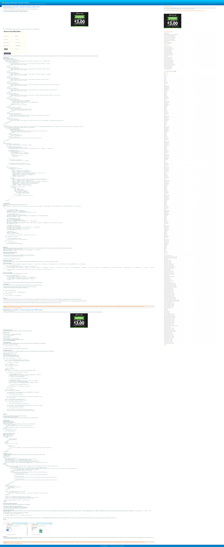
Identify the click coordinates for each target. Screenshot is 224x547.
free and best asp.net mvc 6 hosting (59, 541)
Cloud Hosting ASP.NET (168, 50)
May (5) (165, 247)
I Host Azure (166, 56)
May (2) (165, 109)
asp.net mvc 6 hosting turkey (140, 306)
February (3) (166, 236)
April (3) (165, 219)
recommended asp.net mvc (168, 324)
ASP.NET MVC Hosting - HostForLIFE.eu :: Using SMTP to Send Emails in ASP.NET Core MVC (21, 6)
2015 (166, 186)
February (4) (166, 222)
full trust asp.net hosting (78, 541)
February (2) (166, 97)
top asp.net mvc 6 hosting (151, 541)
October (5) (166, 182)
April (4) (165, 204)
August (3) (166, 90)
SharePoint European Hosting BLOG (170, 40)
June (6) (165, 202)
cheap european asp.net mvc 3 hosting (170, 287)
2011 (166, 243)
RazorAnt (122, 545)
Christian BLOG (166, 41)
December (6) (166, 239)
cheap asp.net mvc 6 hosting (35, 541)
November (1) (166, 117)
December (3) (166, 101)
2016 (166, 172)
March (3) (165, 81)
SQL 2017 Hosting (201, 10)
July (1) (165, 146)
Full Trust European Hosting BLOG (169, 36)
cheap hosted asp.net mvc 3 (168, 288)
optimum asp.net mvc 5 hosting (169, 319)
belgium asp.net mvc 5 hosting (169, 273)
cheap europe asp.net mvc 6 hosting (70, 306)
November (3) (166, 211)
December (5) (166, 167)
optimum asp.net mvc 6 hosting (103, 541)
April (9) (165, 189)
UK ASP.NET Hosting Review (168, 63)
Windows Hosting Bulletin (168, 57)
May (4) (165, 203)
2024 (166, 107)
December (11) (167, 210)
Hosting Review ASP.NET (168, 52)
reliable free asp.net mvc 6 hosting (137, 541)
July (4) (165, 91)
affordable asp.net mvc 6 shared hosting (10, 541)
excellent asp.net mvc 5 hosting (169, 295)
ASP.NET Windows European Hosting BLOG (171, 34)
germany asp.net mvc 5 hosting (169, 303)
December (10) (167, 195)
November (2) (166, 87)
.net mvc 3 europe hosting (168, 255)
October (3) (166, 103)
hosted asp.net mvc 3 (167, 308)
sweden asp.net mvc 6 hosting (78, 306)
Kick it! (8, 543)
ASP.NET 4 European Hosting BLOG (169, 35)
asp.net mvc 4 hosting (167, 260)
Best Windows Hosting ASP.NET (169, 49)
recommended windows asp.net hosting (120, 541)
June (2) (165, 77)
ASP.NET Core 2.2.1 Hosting (184, 10)
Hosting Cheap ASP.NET (168, 67)
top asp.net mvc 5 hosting (168, 338)
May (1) (165, 94)
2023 (166, 120)
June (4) (165, 108)
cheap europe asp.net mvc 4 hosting (170, 283)
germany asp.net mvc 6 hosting (46, 306)
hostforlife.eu (166, 310)
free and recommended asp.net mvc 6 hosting (69, 541)
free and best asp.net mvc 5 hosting (170, 297)
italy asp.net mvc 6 (40, 306)
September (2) (166, 104)
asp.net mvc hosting (23, 541)
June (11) (165, 187)
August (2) (166, 131)
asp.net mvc (166, 259)
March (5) (166, 221)
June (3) (165, 246)
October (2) (166, 88)
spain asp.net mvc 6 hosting (34, 306)
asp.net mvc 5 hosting (167, 261)
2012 (166, 231)
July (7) (165, 160)
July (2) (165, 76)
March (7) (166, 190)
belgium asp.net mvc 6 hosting (94, 306)
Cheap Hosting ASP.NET (168, 51)
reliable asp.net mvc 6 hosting (128, 541)
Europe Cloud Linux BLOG (168, 42)
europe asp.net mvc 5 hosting (169, 289)
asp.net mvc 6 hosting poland (133, 306)
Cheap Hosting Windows (168, 66)
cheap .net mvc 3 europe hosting (169, 276)
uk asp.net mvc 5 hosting (168, 340)
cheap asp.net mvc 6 (28, 541)
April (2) (165, 95)
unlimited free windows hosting (7, 306)
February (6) (166, 176)
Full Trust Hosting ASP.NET (168, 59)
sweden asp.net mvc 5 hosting (169, 336)
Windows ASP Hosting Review (169, 60)
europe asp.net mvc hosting (168, 291)
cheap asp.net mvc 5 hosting (168, 280)
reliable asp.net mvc (167, 326)
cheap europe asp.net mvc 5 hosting (170, 284)
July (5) (165, 245)
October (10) (166, 197)
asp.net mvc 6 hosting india (109, 306)
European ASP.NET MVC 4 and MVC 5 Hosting (16, 2)
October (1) (166, 118)
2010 (165, 251)
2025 (166, 92)
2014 (167, 201)
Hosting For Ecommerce (168, 46)
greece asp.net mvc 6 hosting (86, 306)
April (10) (165, 174)
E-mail (6, 543)
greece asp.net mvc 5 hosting (169, 305)
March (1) (166, 137)
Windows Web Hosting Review (169, 53)
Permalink (11, 543)
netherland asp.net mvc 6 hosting (55, 306)
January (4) (166, 139)
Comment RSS (20, 543)
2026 (166, 79)
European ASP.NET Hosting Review (169, 64)
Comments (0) (15, 543)
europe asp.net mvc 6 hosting (20, 306)
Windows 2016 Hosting (176, 10)
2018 (166, 157)
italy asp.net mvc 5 (167, 311)
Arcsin (117, 545)
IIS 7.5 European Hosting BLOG (169, 39)
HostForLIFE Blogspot (167, 43)
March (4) (166, 111)
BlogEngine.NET (105, 545)
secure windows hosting (144, 541)
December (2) (166, 85)
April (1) (165, 110)
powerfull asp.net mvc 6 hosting (111, 541)
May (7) (165, 188)
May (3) (165, 173)
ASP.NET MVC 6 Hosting (193, 10)
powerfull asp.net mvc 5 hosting (169, 322)
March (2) (166, 205)
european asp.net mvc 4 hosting (169, 294)
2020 (166, 132)
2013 (167, 216)
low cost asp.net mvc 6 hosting (85, 541)
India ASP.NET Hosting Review (169, 65)
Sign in (165, 344)
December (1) (166, 116)
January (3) (166, 83)
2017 (166, 163)
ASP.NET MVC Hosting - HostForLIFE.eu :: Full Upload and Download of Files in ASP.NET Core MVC (22, 309)
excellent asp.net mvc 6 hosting (51, 541)
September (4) (166, 145)
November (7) (166, 196)
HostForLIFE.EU (166, 33)
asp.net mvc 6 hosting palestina (117, 306)
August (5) (166, 159)
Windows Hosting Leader (168, 58)
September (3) (166, 89)
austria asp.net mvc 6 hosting (101, 306)
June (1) (165, 123)
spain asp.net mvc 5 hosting (168, 333)
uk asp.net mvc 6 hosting (62, 306)
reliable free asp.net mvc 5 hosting (170, 330)
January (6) (166, 193)
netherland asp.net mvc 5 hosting (169, 317)
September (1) (166, 229)
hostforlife (165, 309)
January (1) (166, 177)
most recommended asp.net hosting (94, 541)
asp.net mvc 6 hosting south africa (125, 306)
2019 (166, 146)
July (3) (165, 201)
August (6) (166, 184)
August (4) (165, 75)
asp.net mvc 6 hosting (14, 306)
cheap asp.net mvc (167, 277)
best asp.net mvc (166, 275)
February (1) (166, 82)
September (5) (166, 183)
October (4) (166, 228)
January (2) (166, 98)
